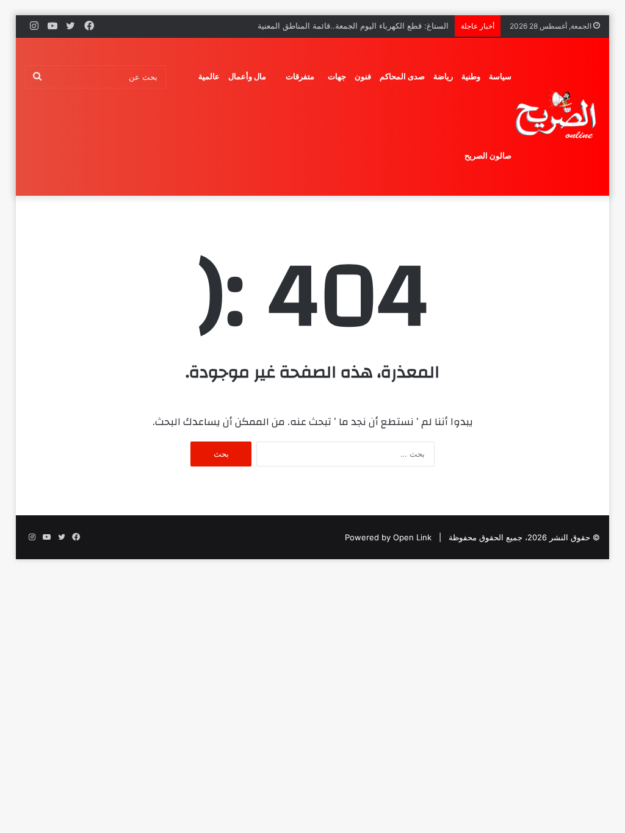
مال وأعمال (247, 76)
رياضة (443, 76)
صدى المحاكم (402, 76)
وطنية (470, 76)
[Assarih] (558, 116)
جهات (337, 76)
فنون (363, 76)
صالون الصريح (487, 155)
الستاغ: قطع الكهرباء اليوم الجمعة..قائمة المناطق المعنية (353, 25)
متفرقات (300, 76)
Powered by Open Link (388, 537)
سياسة (500, 76)
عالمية (209, 76)
